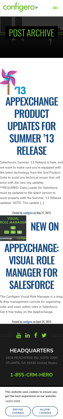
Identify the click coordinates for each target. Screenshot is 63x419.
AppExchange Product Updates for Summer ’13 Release (31, 126)
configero (28, 213)
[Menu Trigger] (55, 7)
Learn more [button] (13, 401)
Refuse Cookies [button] (18, 411)
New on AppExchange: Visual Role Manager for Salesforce (31, 255)
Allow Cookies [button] (45, 411)
